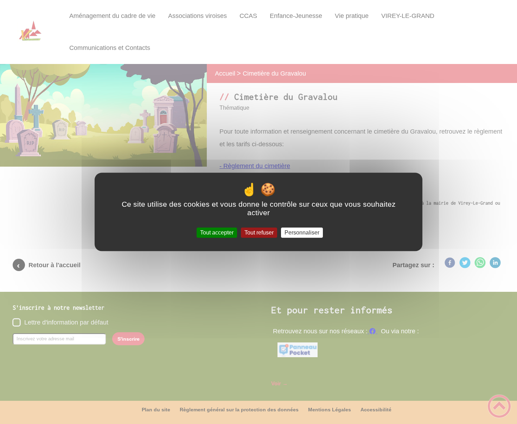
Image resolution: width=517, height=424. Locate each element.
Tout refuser (259, 233)
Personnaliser (302, 233)
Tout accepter (217, 233)
